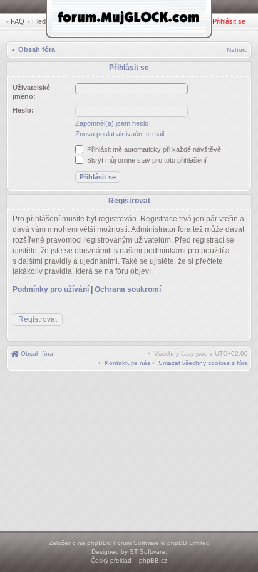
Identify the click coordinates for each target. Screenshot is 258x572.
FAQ (17, 21)
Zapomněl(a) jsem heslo (111, 123)
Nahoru (237, 49)
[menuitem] (203, 362)
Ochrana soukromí (128, 289)
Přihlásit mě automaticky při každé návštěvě (153, 149)
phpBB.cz (153, 560)
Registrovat (37, 319)
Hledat (41, 21)
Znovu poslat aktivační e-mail (119, 134)
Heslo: (23, 110)
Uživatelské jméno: (31, 92)
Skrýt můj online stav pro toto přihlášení (146, 160)
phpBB (97, 542)
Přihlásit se (228, 21)
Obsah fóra (36, 49)
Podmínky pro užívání (51, 289)
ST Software (147, 551)
